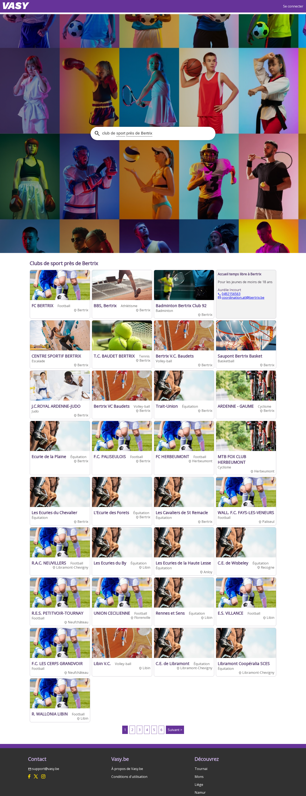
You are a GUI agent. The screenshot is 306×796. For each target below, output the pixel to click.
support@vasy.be (45, 768)
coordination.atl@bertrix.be (243, 298)
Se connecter (293, 6)
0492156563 (231, 294)
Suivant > (175, 729)
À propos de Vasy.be (127, 768)
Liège (199, 784)
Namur (200, 792)
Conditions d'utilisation (129, 776)
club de (126, 133)
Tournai (201, 768)
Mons (199, 776)
